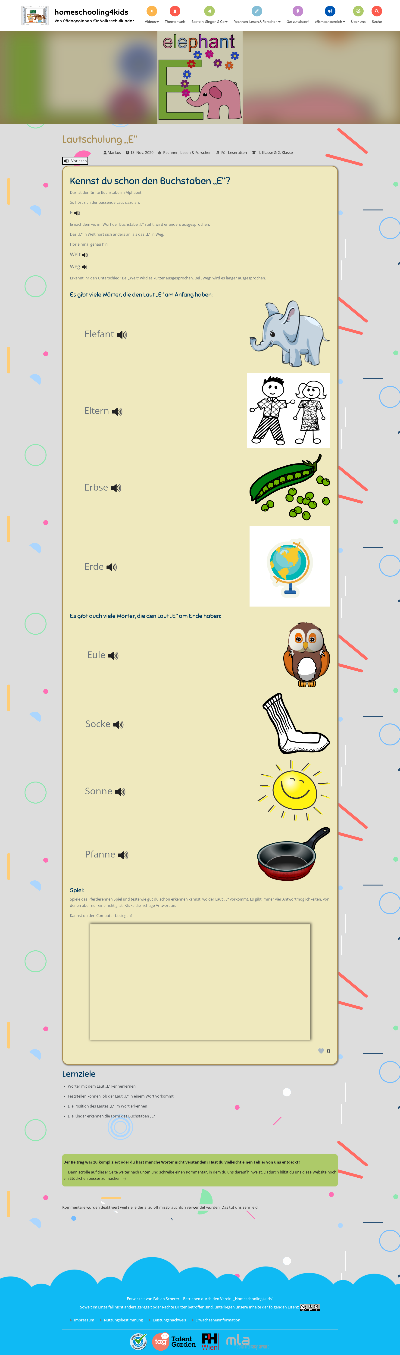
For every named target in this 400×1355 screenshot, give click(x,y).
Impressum (83, 1320)
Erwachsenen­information (217, 1320)
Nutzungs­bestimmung (123, 1320)
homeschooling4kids (91, 12)
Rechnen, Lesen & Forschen (256, 21)
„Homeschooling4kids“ (253, 1298)
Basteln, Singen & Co (208, 21)
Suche (377, 21)
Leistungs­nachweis (169, 1320)
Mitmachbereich (329, 21)
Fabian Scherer (166, 1298)
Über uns (358, 21)
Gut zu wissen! (298, 21)
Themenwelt (175, 21)
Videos (150, 21)
